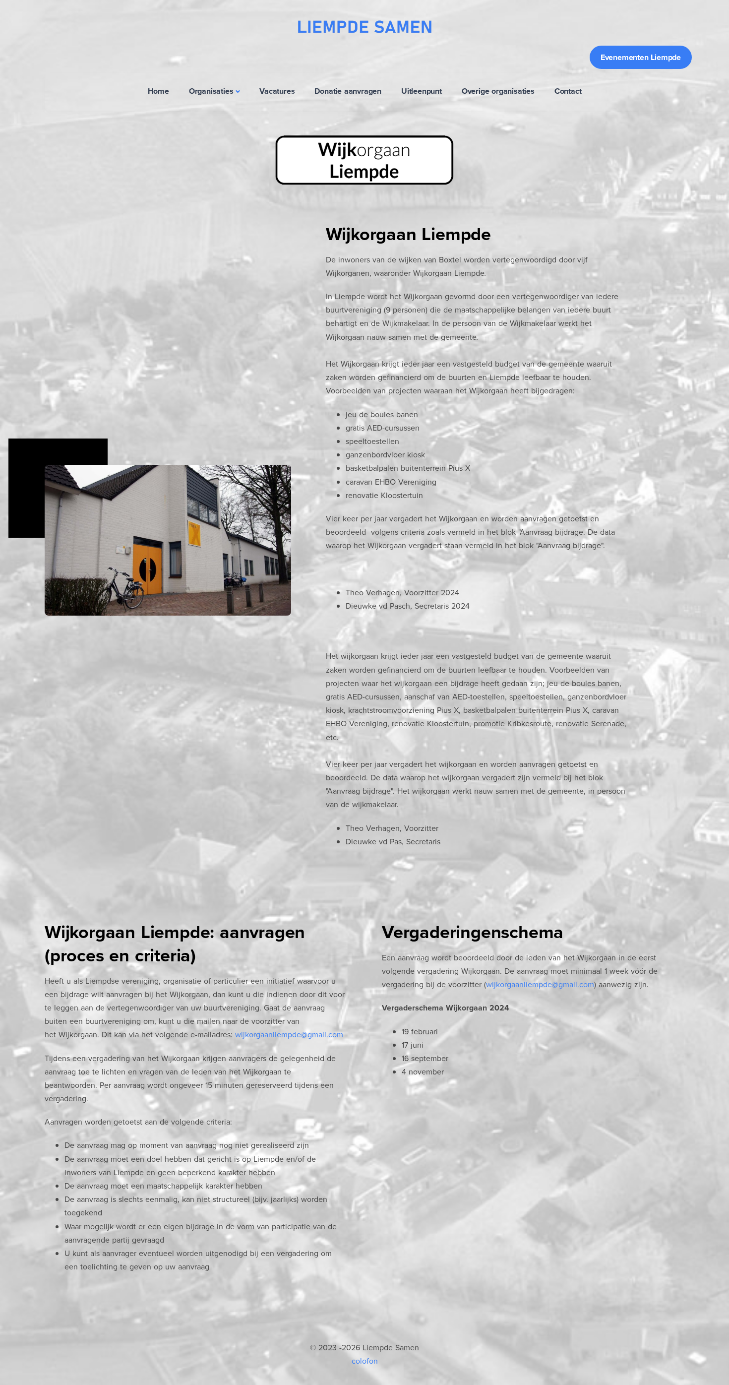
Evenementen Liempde (641, 57)
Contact (568, 91)
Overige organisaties (498, 91)
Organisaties (211, 91)
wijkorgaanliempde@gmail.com (289, 1034)
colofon (365, 1360)
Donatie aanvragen (347, 91)
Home (158, 91)
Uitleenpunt (421, 91)
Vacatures (277, 91)
